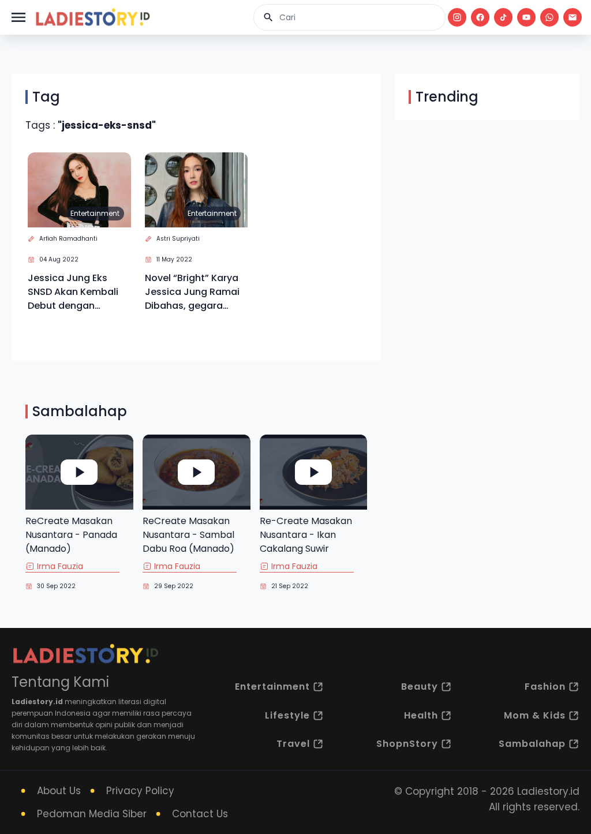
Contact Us (200, 814)
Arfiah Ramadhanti (68, 238)
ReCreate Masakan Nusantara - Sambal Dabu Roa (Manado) (188, 534)
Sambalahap (532, 743)
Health (421, 715)
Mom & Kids (535, 715)
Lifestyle (287, 715)
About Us (59, 791)
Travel (293, 743)
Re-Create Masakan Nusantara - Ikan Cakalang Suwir (306, 534)
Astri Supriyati (178, 238)
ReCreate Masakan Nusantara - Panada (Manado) (71, 534)
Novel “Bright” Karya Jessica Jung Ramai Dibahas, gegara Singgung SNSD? (192, 292)
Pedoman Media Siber (92, 814)
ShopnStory (407, 743)
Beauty (419, 686)
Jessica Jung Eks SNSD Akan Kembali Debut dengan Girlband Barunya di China (74, 292)
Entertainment (94, 213)
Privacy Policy (140, 791)
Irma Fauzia (60, 566)
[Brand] (92, 17)
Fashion (545, 686)
